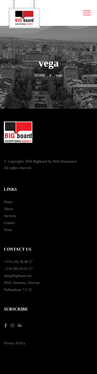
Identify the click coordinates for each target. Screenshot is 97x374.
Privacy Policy (14, 343)
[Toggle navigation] (87, 13)
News (8, 230)
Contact (9, 223)
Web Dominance (65, 161)
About (8, 209)
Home (40, 75)
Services (10, 216)
